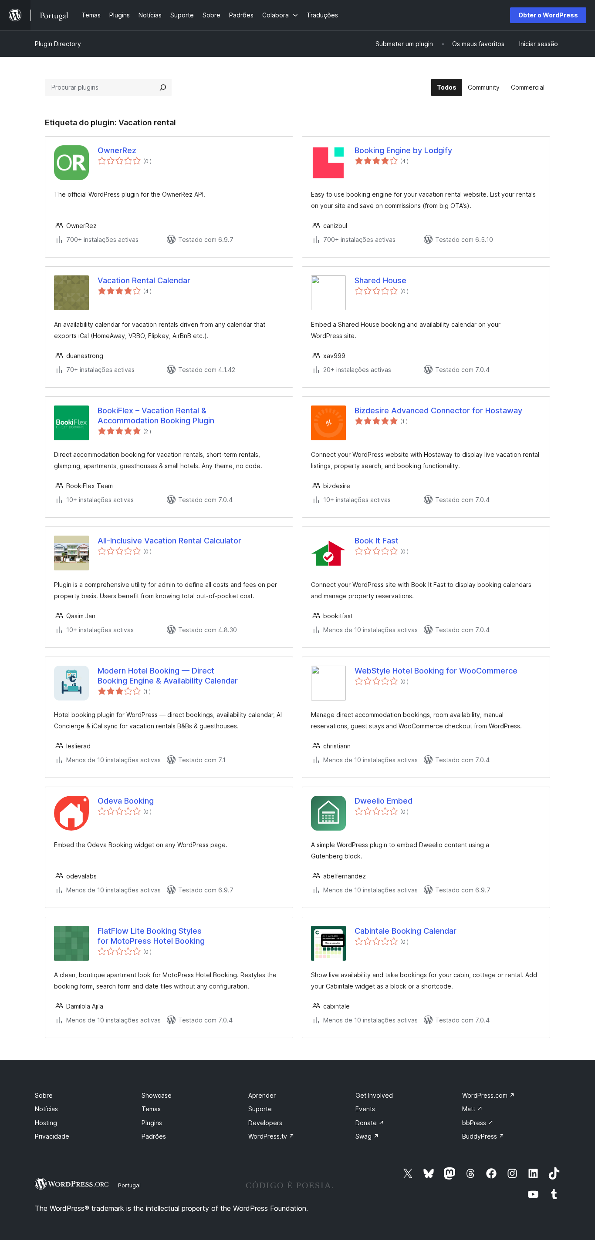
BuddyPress (483, 1136)
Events (365, 1109)
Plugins (152, 1122)
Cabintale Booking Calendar (405, 930)
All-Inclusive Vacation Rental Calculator (169, 540)
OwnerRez (117, 150)
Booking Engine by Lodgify (403, 150)
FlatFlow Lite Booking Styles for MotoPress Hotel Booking (151, 935)
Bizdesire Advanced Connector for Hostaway (438, 410)
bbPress (478, 1122)
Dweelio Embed (383, 800)
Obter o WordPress (548, 15)
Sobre (44, 1095)
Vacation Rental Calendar (144, 280)
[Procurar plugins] (163, 87)
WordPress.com (488, 1095)
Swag (367, 1136)
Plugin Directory (58, 43)
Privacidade (52, 1136)
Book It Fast (377, 540)
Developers (265, 1122)
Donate (369, 1122)
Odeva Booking (126, 800)
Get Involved (374, 1095)
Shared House (380, 280)
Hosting (46, 1122)
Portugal (129, 1185)
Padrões (154, 1136)
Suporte (260, 1109)
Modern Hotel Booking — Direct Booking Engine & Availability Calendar (168, 675)
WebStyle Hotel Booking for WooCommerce (436, 670)
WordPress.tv (271, 1136)
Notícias (46, 1109)
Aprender (262, 1095)
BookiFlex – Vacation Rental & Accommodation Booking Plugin (156, 415)
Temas (151, 1109)
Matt (472, 1109)
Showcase (157, 1095)
